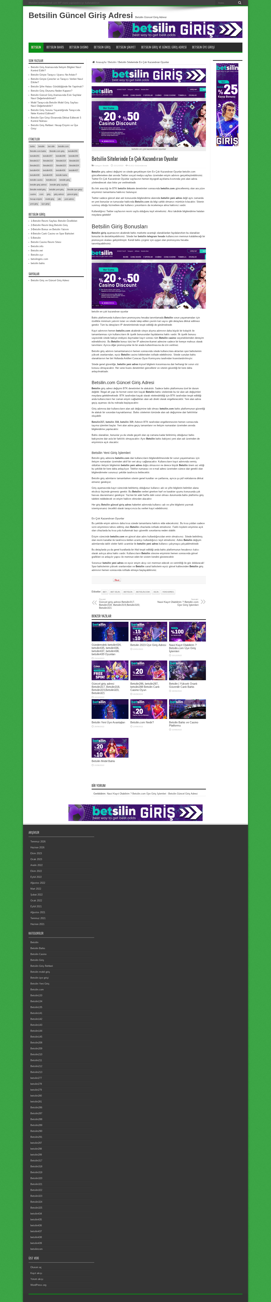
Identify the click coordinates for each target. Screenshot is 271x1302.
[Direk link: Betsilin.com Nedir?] (148, 718)
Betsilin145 (36, 1036)
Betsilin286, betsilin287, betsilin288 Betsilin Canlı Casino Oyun (144, 686)
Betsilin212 (36, 1066)
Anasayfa (100, 62)
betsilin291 (34, 156)
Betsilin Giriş (102, 47)
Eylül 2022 (36, 877)
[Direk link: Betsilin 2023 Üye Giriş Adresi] (148, 640)
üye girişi (45, 204)
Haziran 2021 (37, 924)
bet (105, 592)
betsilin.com (143, 592)
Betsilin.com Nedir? (142, 722)
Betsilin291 (36, 1137)
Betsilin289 (36, 1125)
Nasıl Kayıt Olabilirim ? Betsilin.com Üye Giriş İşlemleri (178, 602)
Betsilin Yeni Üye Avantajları (108, 722)
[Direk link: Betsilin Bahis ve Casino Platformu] (187, 718)
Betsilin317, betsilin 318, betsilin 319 (112, 422)
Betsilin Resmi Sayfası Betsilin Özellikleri (55, 220)
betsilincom (51, 180)
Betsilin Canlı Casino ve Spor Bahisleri (53, 233)
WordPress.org (38, 1285)
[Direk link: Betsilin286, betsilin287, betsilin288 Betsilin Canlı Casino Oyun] (148, 679)
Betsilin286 (36, 1107)
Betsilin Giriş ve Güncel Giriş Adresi (164, 47)
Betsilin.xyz (37, 254)
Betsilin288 (36, 1119)
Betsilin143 (36, 1025)
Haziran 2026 (37, 847)
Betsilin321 (35, 165)
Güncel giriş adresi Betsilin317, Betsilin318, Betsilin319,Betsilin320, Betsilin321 (119, 603)
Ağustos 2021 (37, 912)
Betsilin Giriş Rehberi (41, 966)
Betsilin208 (36, 1042)
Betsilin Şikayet (126, 47)
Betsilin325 (36, 1207)
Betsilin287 (36, 1113)
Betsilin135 (36, 1007)
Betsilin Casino (78, 47)
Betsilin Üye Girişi (203, 47)
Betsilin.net (37, 250)
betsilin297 (47, 156)
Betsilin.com (142, 201)
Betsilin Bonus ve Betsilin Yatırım (51, 229)
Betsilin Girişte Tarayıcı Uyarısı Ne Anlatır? (54, 74)
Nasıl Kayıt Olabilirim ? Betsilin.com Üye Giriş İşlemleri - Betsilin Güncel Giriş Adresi (152, 793)
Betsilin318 (48, 161)
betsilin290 (72, 151)
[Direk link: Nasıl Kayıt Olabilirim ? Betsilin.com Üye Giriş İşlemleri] (187, 640)
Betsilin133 (36, 995)
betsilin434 (34, 170)
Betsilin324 (74, 165)
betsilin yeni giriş (56, 189)
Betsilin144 (36, 1030)
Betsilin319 (61, 161)
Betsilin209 (36, 1048)
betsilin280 (36, 1095)
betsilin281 (36, 1101)
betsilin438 (34, 175)
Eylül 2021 (36, 906)
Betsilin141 (36, 1013)
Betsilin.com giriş (57, 151)
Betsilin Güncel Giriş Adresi (81, 15)
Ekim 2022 (36, 871)
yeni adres (168, 592)
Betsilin (36, 47)
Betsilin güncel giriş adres (116, 504)
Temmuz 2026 (38, 841)
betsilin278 (36, 1084)
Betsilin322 (48, 165)
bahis (32, 146)
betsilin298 (60, 156)
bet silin (115, 592)
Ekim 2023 (36, 853)
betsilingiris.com (39, 259)
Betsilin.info (37, 246)
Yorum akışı (36, 1279)
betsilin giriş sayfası (58, 185)
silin (156, 592)
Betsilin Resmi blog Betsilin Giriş (50, 225)
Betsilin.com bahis (38, 151)
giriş (49, 194)
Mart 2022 (35, 888)
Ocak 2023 (36, 859)
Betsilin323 (61, 165)
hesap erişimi (36, 199)
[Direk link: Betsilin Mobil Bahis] (110, 756)
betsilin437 (73, 170)
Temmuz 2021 (38, 918)
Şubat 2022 (36, 894)
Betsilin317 (35, 161)
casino (33, 194)
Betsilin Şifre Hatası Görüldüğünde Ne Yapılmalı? (57, 86)
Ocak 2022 (36, 900)
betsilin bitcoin (126, 188)
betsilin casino (36, 180)
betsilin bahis (61, 175)
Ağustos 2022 (37, 882)
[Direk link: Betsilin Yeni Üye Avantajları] (110, 718)
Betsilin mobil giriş (38, 189)
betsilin (128, 592)
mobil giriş (49, 199)
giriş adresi (59, 194)
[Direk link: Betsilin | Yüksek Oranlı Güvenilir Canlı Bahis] (187, 679)
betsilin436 (60, 170)
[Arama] (239, 3)
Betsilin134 (36, 1001)
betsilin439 (47, 175)
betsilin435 (47, 170)
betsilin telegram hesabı (151, 236)
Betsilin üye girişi (74, 189)
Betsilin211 (36, 1060)
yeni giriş (34, 204)
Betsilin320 (74, 161)
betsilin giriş (65, 180)
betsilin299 (73, 156)
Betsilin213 (36, 1072)
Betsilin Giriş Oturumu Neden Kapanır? (51, 90)
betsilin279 (36, 1089)
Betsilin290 (36, 1131)
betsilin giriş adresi (38, 185)
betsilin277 (36, 1078)
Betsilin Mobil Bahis (103, 761)
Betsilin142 (36, 1019)
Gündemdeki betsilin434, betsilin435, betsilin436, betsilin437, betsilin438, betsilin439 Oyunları (106, 649)
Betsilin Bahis (55, 47)
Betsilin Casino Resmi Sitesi (46, 242)
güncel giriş (72, 194)
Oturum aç (36, 1267)
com (41, 194)
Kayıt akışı (36, 1273)
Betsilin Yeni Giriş (39, 983)
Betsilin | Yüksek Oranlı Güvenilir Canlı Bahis (183, 685)
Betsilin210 (36, 1054)
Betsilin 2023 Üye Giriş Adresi (148, 644)
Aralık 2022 (36, 865)
